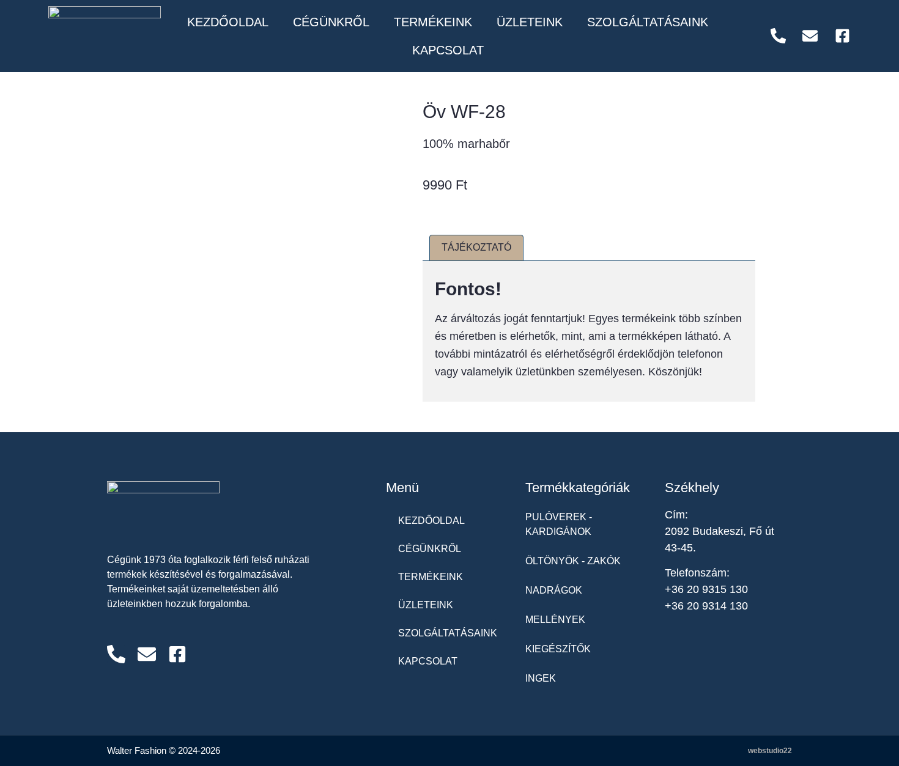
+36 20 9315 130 (706, 589)
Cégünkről (331, 22)
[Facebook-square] (177, 654)
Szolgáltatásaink (647, 22)
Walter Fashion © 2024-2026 (163, 750)
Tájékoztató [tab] (476, 247)
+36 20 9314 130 (706, 606)
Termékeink (433, 22)
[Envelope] (147, 654)
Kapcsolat (448, 50)
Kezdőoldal (227, 22)
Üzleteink (530, 22)
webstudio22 (770, 750)
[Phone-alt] (116, 654)
